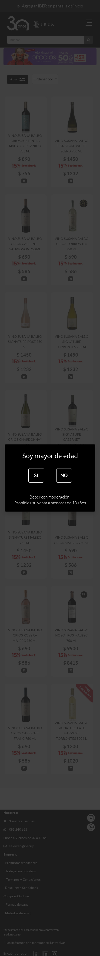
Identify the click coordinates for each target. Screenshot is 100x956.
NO (64, 475)
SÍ (36, 475)
